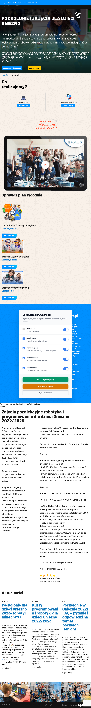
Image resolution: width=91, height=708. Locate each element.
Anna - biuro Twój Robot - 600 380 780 (22, 2)
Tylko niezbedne (45, 393)
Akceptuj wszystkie (45, 380)
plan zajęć (9, 236)
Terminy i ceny (34, 68)
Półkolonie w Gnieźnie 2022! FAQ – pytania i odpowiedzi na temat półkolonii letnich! (75, 616)
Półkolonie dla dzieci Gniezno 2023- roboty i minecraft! (14, 610)
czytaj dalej (6, 668)
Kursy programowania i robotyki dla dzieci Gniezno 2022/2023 (45, 612)
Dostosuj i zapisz (45, 386)
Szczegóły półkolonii (12, 68)
